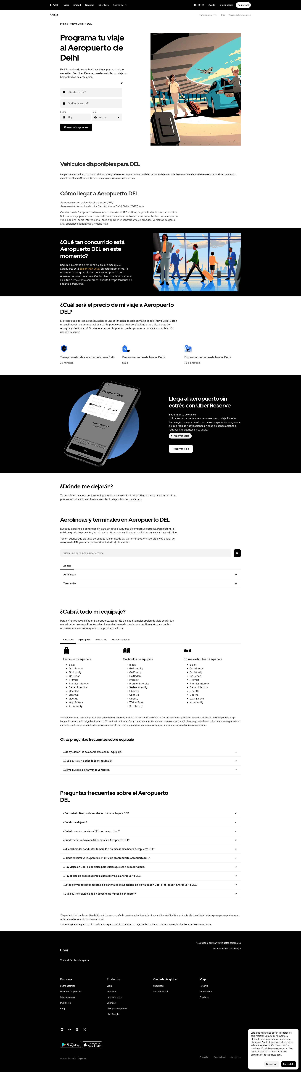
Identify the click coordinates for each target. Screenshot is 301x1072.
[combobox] (145, 553)
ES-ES (201, 5)
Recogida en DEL (208, 15)
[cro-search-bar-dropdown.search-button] (237, 553)
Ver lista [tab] (67, 565)
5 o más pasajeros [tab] (120, 639)
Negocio (89, 5)
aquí (85, 328)
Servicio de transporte (240, 15)
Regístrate (243, 5)
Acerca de (118, 5)
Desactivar (271, 1064)
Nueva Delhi (76, 23)
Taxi (223, 15)
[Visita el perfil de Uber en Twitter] (84, 1029)
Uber (54, 5)
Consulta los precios (76, 127)
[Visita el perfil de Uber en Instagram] (77, 1029)
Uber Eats (103, 5)
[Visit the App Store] (92, 1045)
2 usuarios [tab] (68, 639)
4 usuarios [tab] (100, 639)
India (63, 23)
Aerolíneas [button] (69, 574)
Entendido (288, 1064)
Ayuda (212, 5)
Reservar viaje (181, 448)
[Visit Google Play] (71, 1045)
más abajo (135, 499)
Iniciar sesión (226, 5)
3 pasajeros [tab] (84, 639)
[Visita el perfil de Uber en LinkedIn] (62, 1029)
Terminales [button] (69, 583)
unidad (77, 5)
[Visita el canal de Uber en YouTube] (69, 1029)
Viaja (66, 5)
